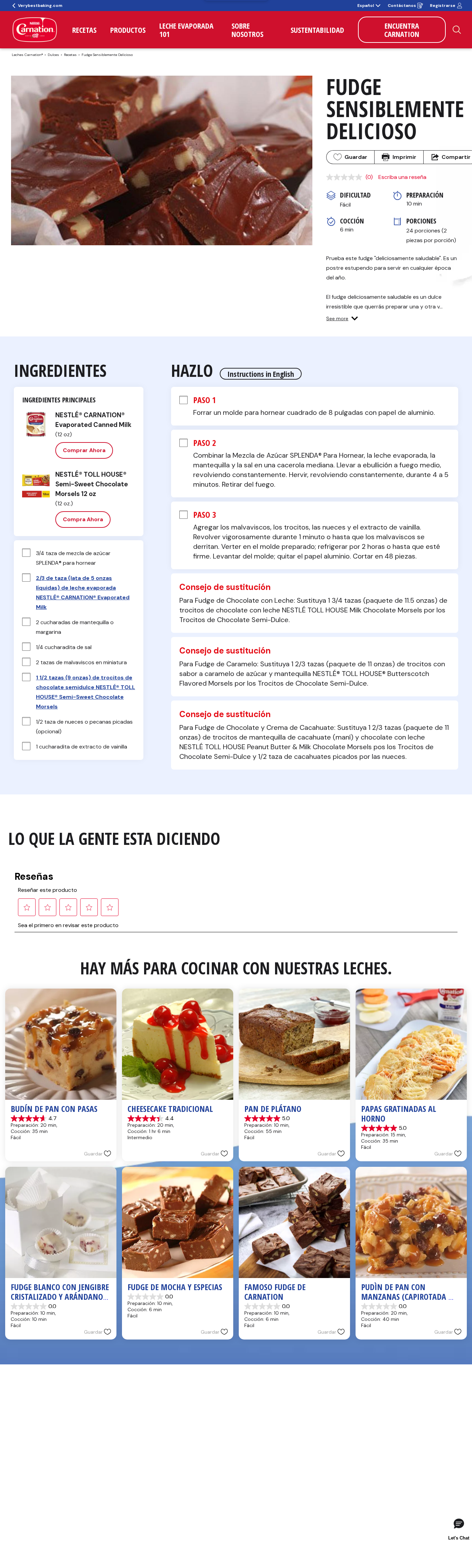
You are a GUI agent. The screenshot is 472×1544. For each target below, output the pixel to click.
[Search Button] (457, 30)
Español (365, 5)
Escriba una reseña (402, 177)
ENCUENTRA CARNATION (401, 29)
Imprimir (404, 157)
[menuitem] (84, 30)
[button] (342, 318)
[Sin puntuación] (346, 177)
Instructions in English (260, 374)
